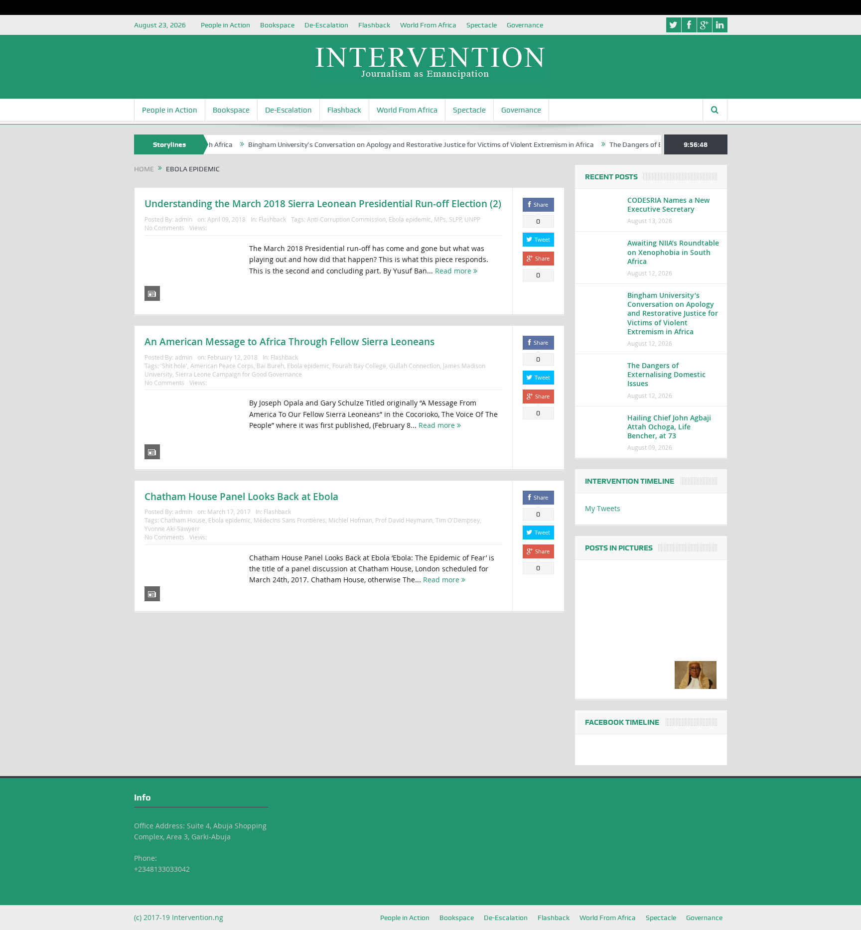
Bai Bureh (270, 366)
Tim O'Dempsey (457, 520)
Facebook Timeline (622, 722)
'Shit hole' (173, 366)
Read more (454, 270)
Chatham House (182, 520)
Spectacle (481, 25)
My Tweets (602, 508)
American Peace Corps (222, 366)
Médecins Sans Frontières (289, 520)
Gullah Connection (414, 366)
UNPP (472, 219)
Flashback (374, 25)
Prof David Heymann (403, 520)
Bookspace (277, 25)
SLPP (455, 219)
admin (183, 219)
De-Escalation (326, 25)
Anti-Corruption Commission (346, 219)
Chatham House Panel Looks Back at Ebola (241, 496)
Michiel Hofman (350, 520)
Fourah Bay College (359, 366)
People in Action (225, 25)
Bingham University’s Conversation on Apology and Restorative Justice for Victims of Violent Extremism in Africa (401, 144)
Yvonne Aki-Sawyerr (172, 528)
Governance (525, 25)
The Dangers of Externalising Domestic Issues (666, 374)
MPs (440, 219)
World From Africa (428, 25)
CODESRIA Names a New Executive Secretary (668, 204)
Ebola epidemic (410, 219)
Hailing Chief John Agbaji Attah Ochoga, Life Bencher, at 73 (669, 426)
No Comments (164, 228)
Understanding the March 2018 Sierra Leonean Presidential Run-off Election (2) (322, 203)
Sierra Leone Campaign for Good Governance (238, 374)
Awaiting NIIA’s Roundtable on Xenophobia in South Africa (673, 252)
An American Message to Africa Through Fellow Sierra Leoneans (289, 341)
